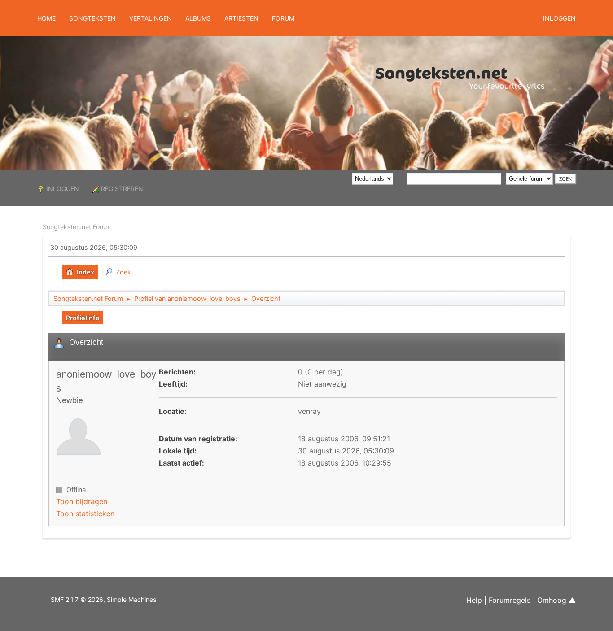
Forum (283, 18)
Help (474, 600)
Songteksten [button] (92, 18)
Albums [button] (198, 18)
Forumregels (509, 600)
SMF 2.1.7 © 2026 (77, 599)
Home (46, 18)
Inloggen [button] (559, 18)
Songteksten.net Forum (77, 227)
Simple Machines (131, 599)
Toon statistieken (85, 513)
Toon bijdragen (81, 501)
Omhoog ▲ (556, 600)
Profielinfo (83, 318)
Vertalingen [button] (150, 18)
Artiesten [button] (241, 18)
